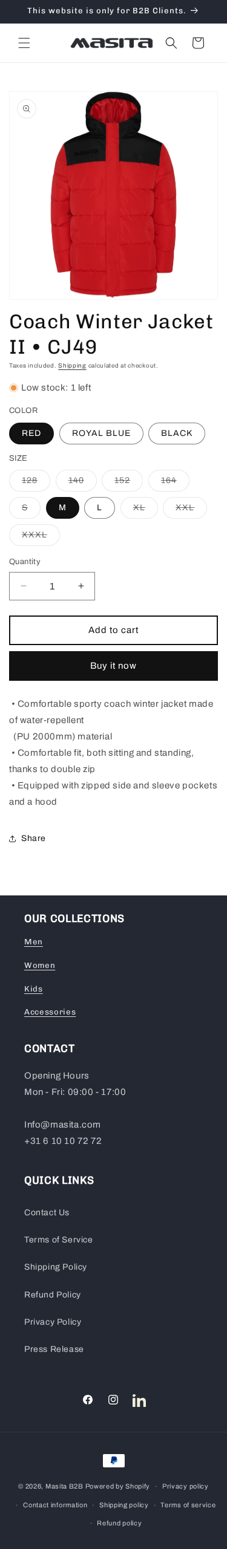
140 (82, 483)
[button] (24, 43)
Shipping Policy (55, 1266)
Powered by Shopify (118, 1486)
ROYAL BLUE (101, 433)
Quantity (25, 561)
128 (36, 483)
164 (175, 483)
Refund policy (119, 1523)
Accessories (50, 1011)
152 (128, 483)
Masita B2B (64, 1486)
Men (33, 941)
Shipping (72, 365)
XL (145, 510)
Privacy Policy (52, 1322)
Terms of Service (58, 1239)
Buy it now (113, 666)
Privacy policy (185, 1486)
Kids (33, 988)
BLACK (176, 433)
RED (31, 433)
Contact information (55, 1504)
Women (39, 965)
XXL (191, 510)
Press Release (54, 1349)
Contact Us (47, 1212)
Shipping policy (124, 1504)
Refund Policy (52, 1294)
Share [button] (33, 838)
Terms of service (187, 1504)
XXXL (41, 538)
